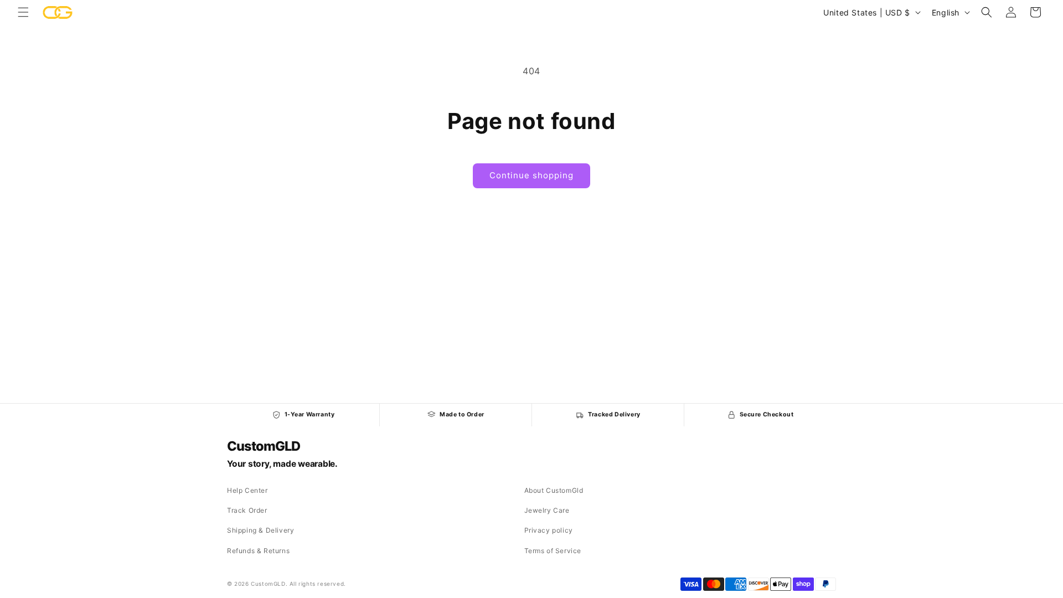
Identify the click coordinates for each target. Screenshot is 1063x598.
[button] (23, 12)
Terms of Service (553, 551)
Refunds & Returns (258, 551)
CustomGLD (263, 446)
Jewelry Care (547, 510)
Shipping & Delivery (260, 530)
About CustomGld (554, 490)
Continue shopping (531, 175)
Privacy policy (548, 530)
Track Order (247, 510)
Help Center (247, 490)
